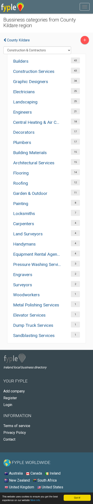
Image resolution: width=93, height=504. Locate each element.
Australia (15, 473)
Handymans (24, 244)
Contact (9, 439)
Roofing (20, 183)
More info (35, 500)
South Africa (47, 480)
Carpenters (23, 223)
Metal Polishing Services (36, 305)
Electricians (24, 91)
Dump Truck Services (33, 325)
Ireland (54, 473)
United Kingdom (21, 487)
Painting (20, 203)
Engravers (22, 274)
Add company (14, 391)
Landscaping (25, 102)
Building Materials (30, 152)
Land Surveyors (28, 233)
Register (10, 398)
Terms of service (16, 426)
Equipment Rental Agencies (37, 254)
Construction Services (33, 71)
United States (52, 487)
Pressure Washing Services (37, 264)
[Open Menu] (85, 7)
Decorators (24, 132)
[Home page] (12, 6)
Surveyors (22, 284)
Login (7, 405)
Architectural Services (33, 162)
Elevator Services (29, 315)
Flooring (21, 173)
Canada (36, 473)
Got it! (77, 497)
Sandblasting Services (34, 335)
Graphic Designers (30, 81)
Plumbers (22, 142)
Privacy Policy (14, 432)
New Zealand (19, 480)
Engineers (22, 112)
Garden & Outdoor (30, 193)
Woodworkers (26, 294)
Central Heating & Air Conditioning (37, 122)
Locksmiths (24, 213)
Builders (20, 61)
